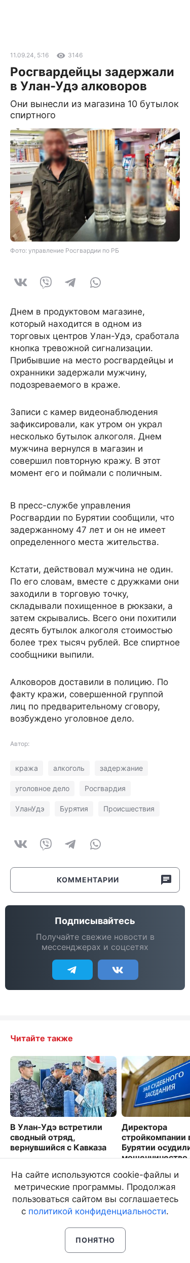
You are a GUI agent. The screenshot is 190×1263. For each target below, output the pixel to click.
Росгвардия (105, 788)
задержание (121, 768)
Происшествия (129, 808)
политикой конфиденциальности (97, 1211)
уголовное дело (42, 788)
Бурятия (74, 808)
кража (26, 768)
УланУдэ (30, 808)
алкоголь (69, 768)
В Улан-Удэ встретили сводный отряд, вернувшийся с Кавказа (58, 1137)
